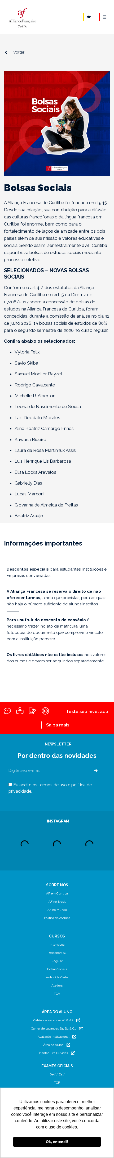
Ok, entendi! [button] (57, 1142)
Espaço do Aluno (89, 17)
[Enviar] (95, 770)
